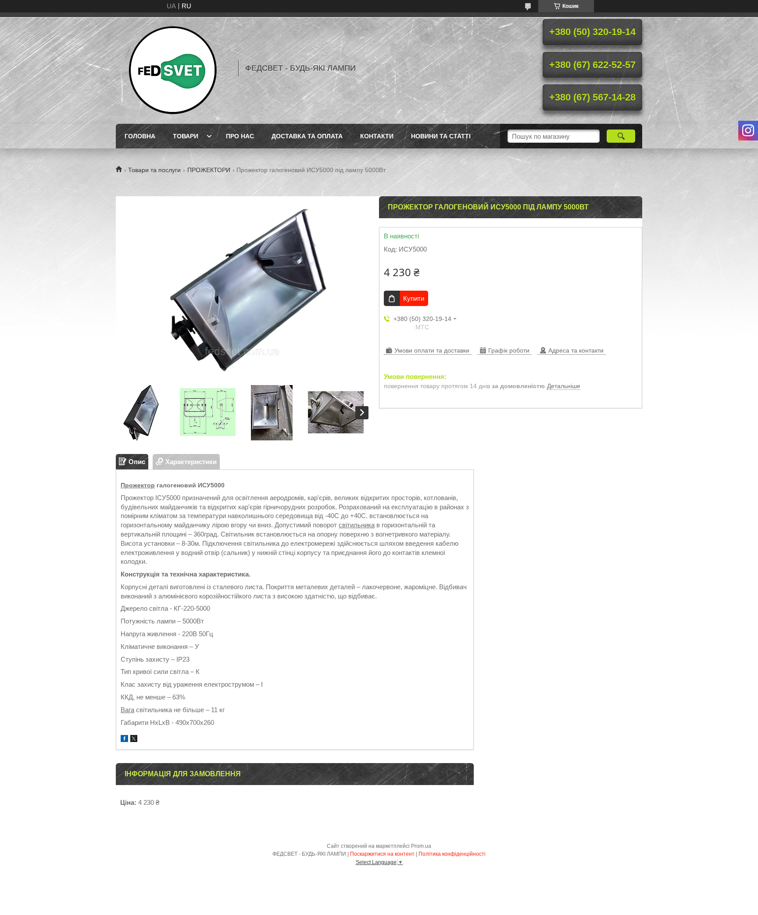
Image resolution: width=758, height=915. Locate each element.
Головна (140, 136)
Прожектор (138, 485)
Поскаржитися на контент (382, 854)
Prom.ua (421, 846)
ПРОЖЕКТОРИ (208, 169)
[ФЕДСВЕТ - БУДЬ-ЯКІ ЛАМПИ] (173, 68)
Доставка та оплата (307, 136)
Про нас (240, 136)
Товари (185, 136)
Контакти (376, 136)
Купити (413, 298)
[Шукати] (621, 136)
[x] (133, 739)
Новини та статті (441, 136)
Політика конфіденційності (452, 854)
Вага (127, 709)
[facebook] (124, 739)
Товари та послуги (154, 169)
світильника (357, 525)
